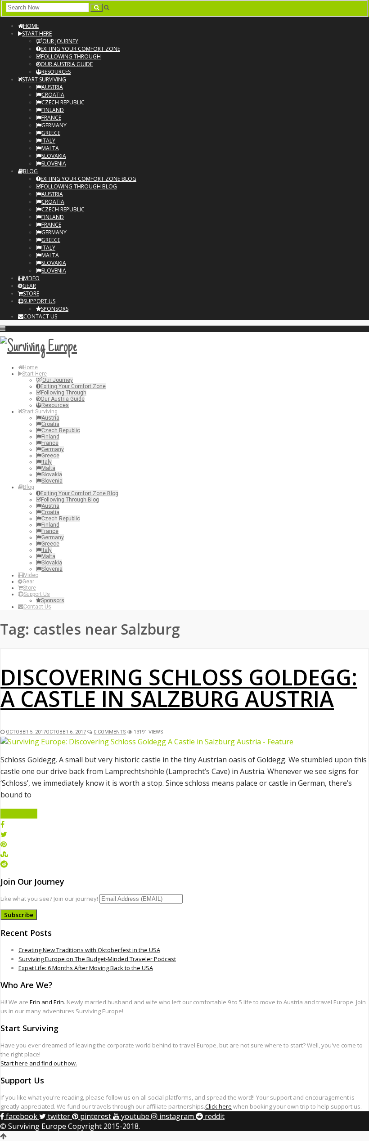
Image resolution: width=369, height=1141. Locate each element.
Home (31, 26)
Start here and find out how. (38, 1063)
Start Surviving (44, 79)
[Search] (96, 8)
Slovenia (53, 163)
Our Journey (60, 41)
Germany (54, 125)
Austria (52, 87)
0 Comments (110, 732)
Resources (56, 72)
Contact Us (40, 316)
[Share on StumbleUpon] (4, 854)
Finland (52, 110)
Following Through (71, 56)
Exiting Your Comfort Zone (80, 49)
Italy (48, 140)
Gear (29, 286)
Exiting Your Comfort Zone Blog (88, 179)
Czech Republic (63, 102)
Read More (18, 814)
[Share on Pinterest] (3, 844)
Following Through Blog (79, 186)
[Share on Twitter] (3, 834)
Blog (30, 171)
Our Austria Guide (66, 64)
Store (31, 293)
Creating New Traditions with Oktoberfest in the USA (89, 950)
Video (32, 278)
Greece (50, 133)
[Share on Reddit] (4, 864)
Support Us (39, 301)
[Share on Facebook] (2, 824)
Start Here (37, 33)
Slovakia (53, 156)
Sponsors (54, 309)
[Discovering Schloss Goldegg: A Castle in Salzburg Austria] (146, 742)
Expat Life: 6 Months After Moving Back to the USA (85, 968)
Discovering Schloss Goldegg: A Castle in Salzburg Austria (178, 687)
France (51, 117)
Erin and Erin (47, 1002)
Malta (50, 148)
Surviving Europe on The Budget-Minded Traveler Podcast (97, 959)
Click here (218, 1106)
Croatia (52, 94)
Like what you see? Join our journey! (49, 899)
